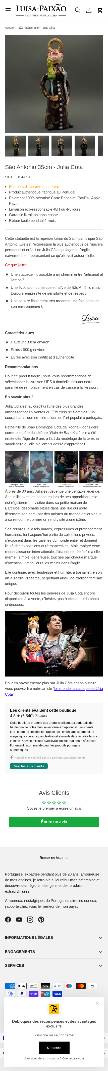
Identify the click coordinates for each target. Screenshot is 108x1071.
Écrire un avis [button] (54, 822)
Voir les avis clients (29, 766)
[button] (99, 10)
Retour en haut (52, 858)
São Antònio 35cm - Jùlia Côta (36, 27)
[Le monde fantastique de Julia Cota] (54, 614)
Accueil (9, 27)
